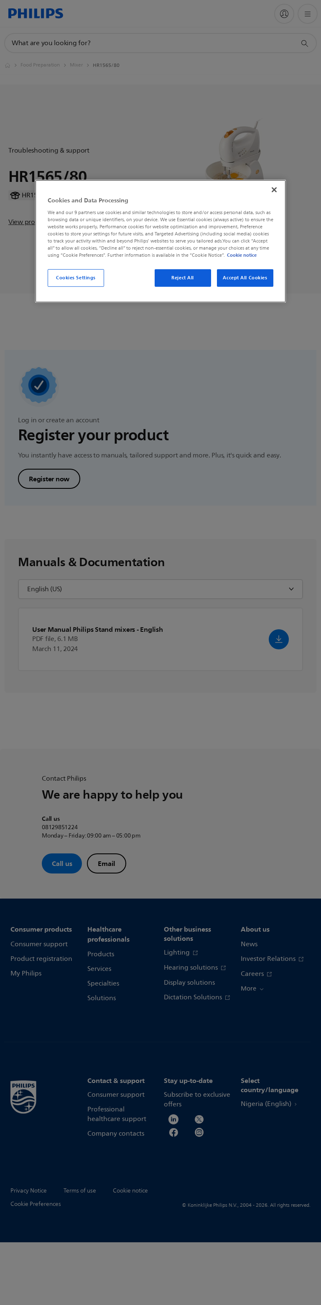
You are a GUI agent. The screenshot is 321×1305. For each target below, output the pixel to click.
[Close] (274, 190)
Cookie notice (242, 255)
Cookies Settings (76, 277)
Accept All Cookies (245, 277)
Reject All (182, 277)
